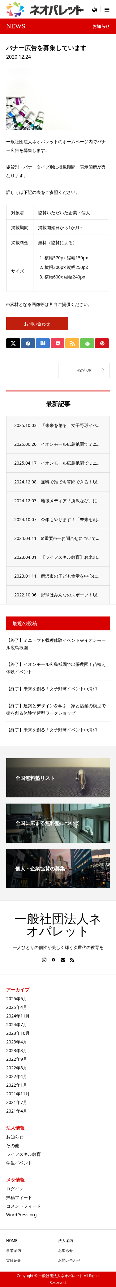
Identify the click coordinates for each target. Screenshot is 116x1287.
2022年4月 (16, 1076)
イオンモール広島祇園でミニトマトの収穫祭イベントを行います (71, 444)
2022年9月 (16, 1059)
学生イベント (19, 1163)
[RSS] (72, 960)
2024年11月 (18, 1016)
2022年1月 (16, 1085)
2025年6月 (16, 998)
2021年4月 (16, 1111)
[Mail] (63, 960)
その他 (12, 1145)
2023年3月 (16, 1050)
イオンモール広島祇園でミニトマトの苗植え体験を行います (71, 463)
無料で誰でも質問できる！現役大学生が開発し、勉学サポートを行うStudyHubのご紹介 (71, 482)
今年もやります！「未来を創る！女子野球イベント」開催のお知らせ (71, 519)
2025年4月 (16, 1007)
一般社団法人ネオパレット (58, 925)
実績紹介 (13, 1260)
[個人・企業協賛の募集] (58, 885)
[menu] (94, 9)
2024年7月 (16, 1024)
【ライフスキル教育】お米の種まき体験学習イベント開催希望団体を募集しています (71, 557)
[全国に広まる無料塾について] (58, 840)
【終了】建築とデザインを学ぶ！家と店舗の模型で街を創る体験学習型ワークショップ (56, 709)
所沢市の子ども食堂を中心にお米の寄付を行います (71, 576)
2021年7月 (16, 1102)
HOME (11, 1240)
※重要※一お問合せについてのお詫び (71, 538)
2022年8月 (16, 1068)
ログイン (15, 1189)
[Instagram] (44, 960)
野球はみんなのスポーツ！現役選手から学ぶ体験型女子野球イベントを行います (71, 595)
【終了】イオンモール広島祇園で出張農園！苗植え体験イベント (56, 668)
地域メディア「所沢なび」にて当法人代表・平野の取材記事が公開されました (71, 501)
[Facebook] (53, 960)
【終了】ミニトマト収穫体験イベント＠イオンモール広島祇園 (56, 643)
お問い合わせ (37, 324)
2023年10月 (18, 1033)
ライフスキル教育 (23, 1154)
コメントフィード (23, 1206)
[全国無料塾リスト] (58, 795)
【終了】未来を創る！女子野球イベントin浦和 (51, 689)
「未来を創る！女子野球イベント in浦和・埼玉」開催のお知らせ (71, 425)
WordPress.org (21, 1215)
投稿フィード (19, 1197)
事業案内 (13, 1250)
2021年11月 (18, 1094)
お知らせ (15, 1137)
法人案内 (65, 1240)
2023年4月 (16, 1042)
